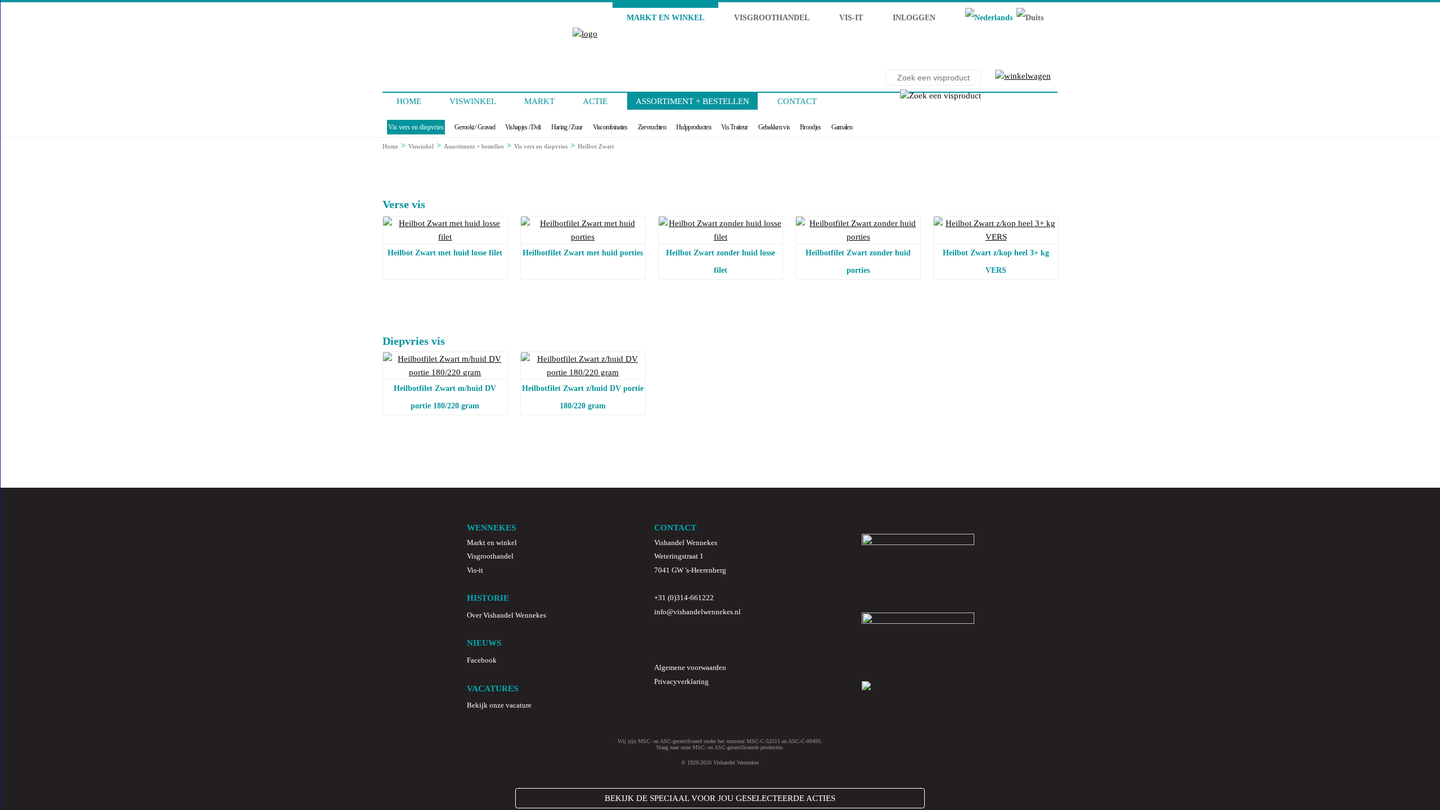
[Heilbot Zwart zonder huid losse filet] (721, 236)
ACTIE (595, 101)
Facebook (482, 660)
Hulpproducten (693, 127)
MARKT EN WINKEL (665, 18)
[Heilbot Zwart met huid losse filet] (445, 236)
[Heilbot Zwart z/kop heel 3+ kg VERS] (996, 236)
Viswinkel (421, 146)
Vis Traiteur (734, 127)
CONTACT (797, 101)
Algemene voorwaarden (690, 667)
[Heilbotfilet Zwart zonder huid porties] (858, 236)
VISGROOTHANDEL (771, 18)
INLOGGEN (914, 18)
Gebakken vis (774, 127)
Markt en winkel (492, 542)
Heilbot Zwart (596, 146)
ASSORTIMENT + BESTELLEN (692, 101)
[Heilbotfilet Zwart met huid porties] (583, 236)
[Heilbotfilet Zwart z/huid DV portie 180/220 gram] (583, 372)
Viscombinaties (610, 127)
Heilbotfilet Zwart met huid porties (583, 253)
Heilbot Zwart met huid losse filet (445, 253)
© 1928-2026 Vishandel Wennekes (720, 762)
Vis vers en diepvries (416, 127)
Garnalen (841, 127)
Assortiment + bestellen (474, 146)
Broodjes (810, 127)
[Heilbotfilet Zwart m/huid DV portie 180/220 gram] (445, 372)
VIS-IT (851, 18)
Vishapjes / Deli (523, 127)
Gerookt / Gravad (474, 127)
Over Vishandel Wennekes (506, 615)
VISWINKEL (472, 101)
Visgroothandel (490, 556)
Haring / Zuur (567, 127)
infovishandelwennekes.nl (697, 612)
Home (390, 146)
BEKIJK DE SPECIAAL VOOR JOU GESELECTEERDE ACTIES (720, 798)
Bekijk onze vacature (499, 705)
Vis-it (475, 570)
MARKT (539, 101)
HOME (409, 101)
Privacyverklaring (681, 681)
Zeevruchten (652, 127)
